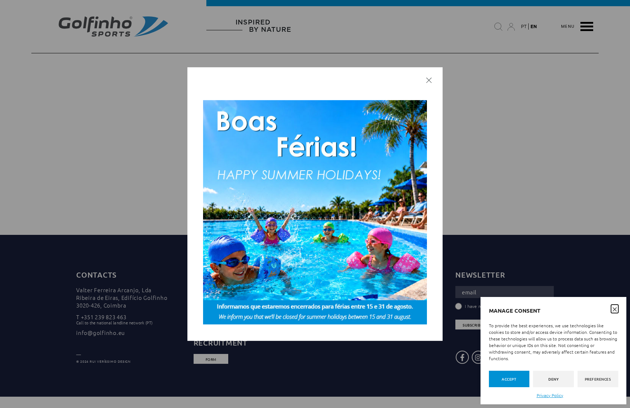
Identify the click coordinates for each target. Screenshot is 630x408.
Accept (509, 379)
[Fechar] (429, 79)
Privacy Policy (550, 395)
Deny (553, 379)
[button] (614, 308)
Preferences (598, 379)
